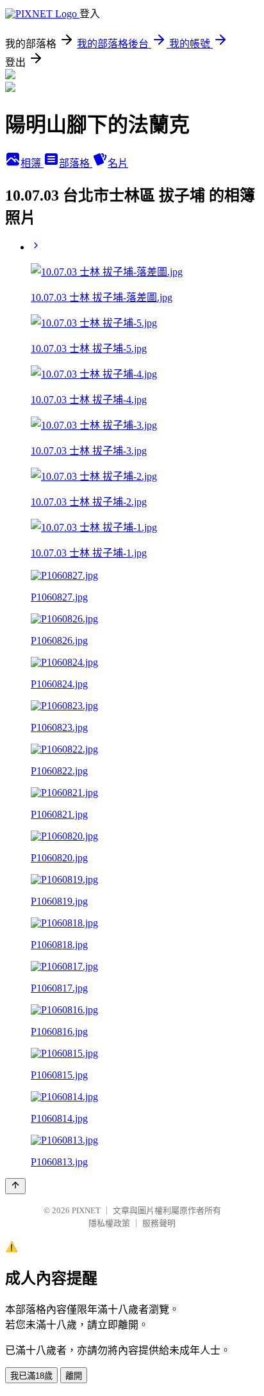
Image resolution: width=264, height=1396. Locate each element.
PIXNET (86, 1210)
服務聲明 (159, 1223)
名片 (118, 163)
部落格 (75, 163)
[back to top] (15, 1186)
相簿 (32, 163)
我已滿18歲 (31, 1376)
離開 (73, 1376)
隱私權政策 (109, 1223)
